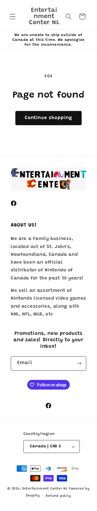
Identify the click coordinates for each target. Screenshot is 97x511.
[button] (12, 16)
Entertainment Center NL (45, 488)
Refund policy (58, 496)
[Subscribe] (79, 363)
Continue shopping (48, 118)
